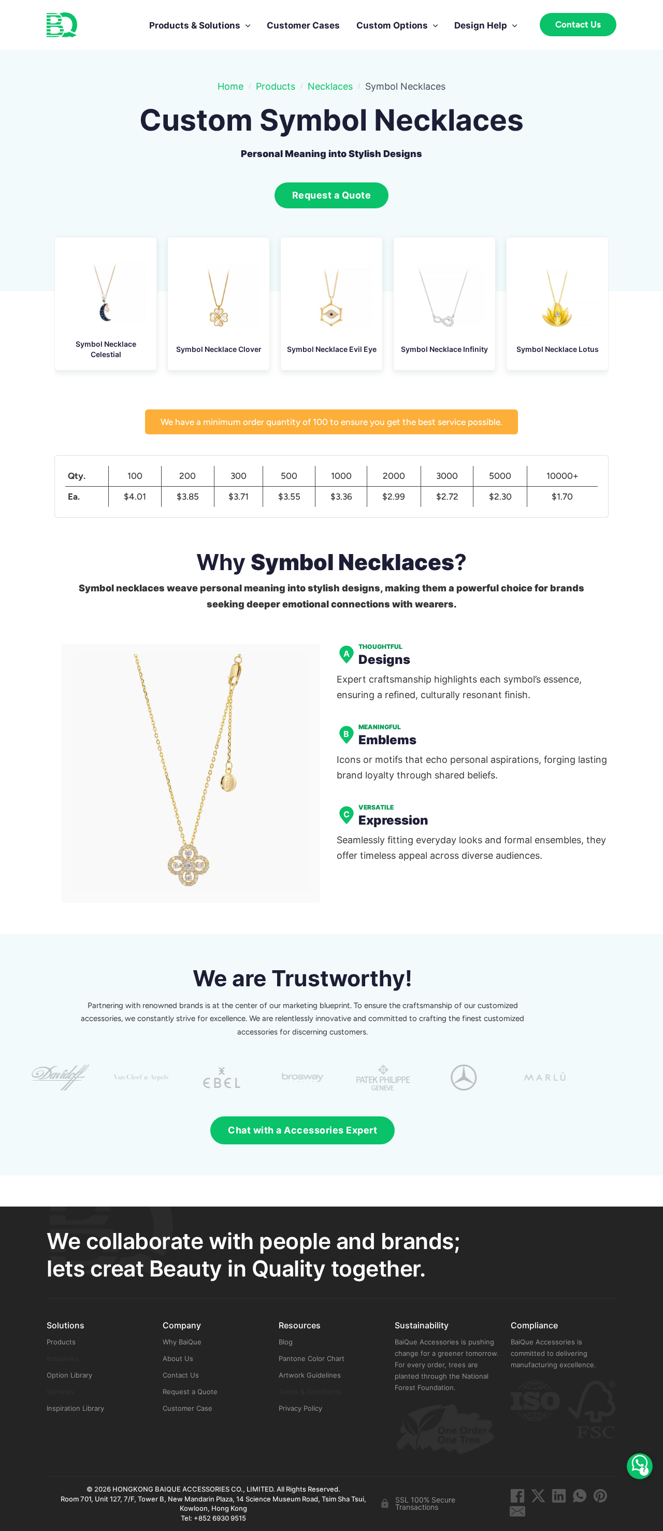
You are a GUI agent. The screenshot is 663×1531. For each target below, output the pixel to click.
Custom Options (392, 25)
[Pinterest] (600, 1496)
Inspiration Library (75, 1408)
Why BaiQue (182, 1342)
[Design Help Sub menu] (514, 22)
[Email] (517, 1511)
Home (230, 86)
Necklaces (330, 86)
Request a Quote (190, 1391)
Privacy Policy (300, 1408)
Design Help (480, 25)
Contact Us (578, 24)
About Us (178, 1358)
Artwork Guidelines (310, 1375)
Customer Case (187, 1408)
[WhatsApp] (579, 1496)
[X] (538, 1496)
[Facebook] (517, 1496)
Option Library (69, 1375)
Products (275, 86)
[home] (62, 24)
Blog (286, 1342)
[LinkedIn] (559, 1496)
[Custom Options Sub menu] (435, 22)
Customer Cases (303, 25)
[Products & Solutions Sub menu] (248, 22)
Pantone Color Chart (311, 1358)
